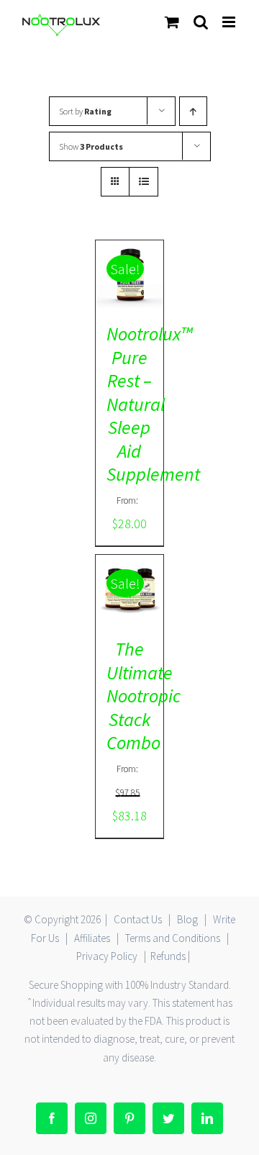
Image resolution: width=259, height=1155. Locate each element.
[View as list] (144, 182)
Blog (187, 919)
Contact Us (138, 919)
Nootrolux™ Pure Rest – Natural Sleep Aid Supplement (153, 404)
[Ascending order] (193, 111)
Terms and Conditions (172, 938)
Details (129, 287)
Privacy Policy (106, 956)
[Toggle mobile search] (201, 22)
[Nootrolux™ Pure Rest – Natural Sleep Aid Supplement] (130, 274)
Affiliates (92, 938)
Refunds (168, 956)
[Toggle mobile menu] (229, 22)
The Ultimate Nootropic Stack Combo (143, 695)
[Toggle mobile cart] (172, 22)
